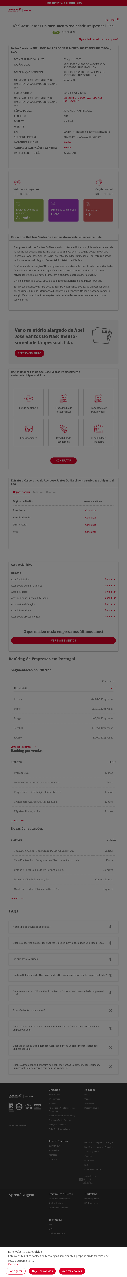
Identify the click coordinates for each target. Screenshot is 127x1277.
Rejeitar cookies (42, 1271)
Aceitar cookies (72, 1271)
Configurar (15, 1271)
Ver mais (13, 1264)
